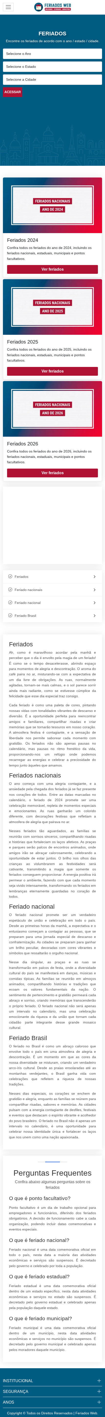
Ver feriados (53, 269)
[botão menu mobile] (8, 7)
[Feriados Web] (52, 7)
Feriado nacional (28, 603)
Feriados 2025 (22, 341)
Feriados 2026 (22, 443)
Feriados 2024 (22, 240)
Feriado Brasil (25, 616)
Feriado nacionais (28, 590)
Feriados (21, 577)
